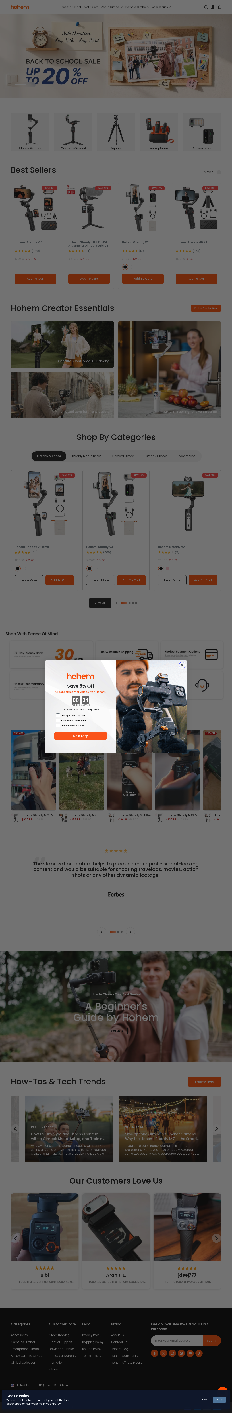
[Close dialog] (182, 665)
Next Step (80, 736)
